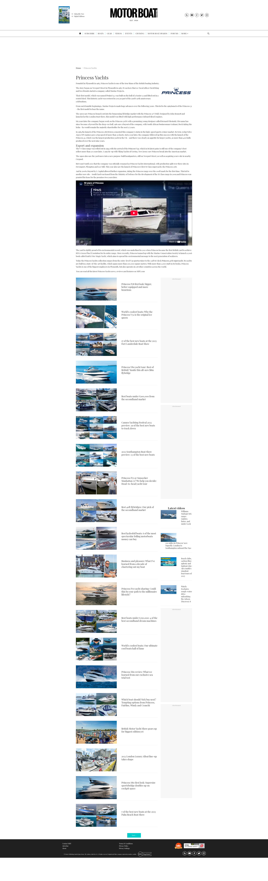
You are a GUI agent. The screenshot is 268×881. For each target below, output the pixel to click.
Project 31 (110, 95)
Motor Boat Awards (157, 33)
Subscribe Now (79, 14)
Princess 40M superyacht (172, 260)
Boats (100, 33)
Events (128, 33)
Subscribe (89, 33)
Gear (109, 33)
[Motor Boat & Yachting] (133, 15)
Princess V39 (133, 148)
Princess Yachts (90, 68)
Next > (134, 835)
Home (78, 68)
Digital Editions (79, 16)
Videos (118, 33)
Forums (174, 33)
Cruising (139, 33)
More (184, 33)
